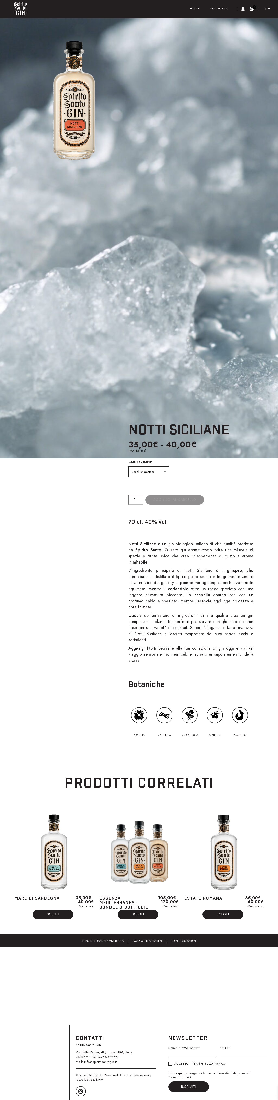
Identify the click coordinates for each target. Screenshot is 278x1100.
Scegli (53, 914)
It (266, 9)
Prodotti (219, 8)
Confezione (140, 462)
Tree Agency (141, 1075)
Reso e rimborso (183, 941)
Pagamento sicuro (147, 941)
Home (195, 8)
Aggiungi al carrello (174, 499)
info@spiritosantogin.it (100, 1062)
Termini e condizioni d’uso (103, 941)
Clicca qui (175, 1073)
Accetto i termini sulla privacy (200, 1063)
